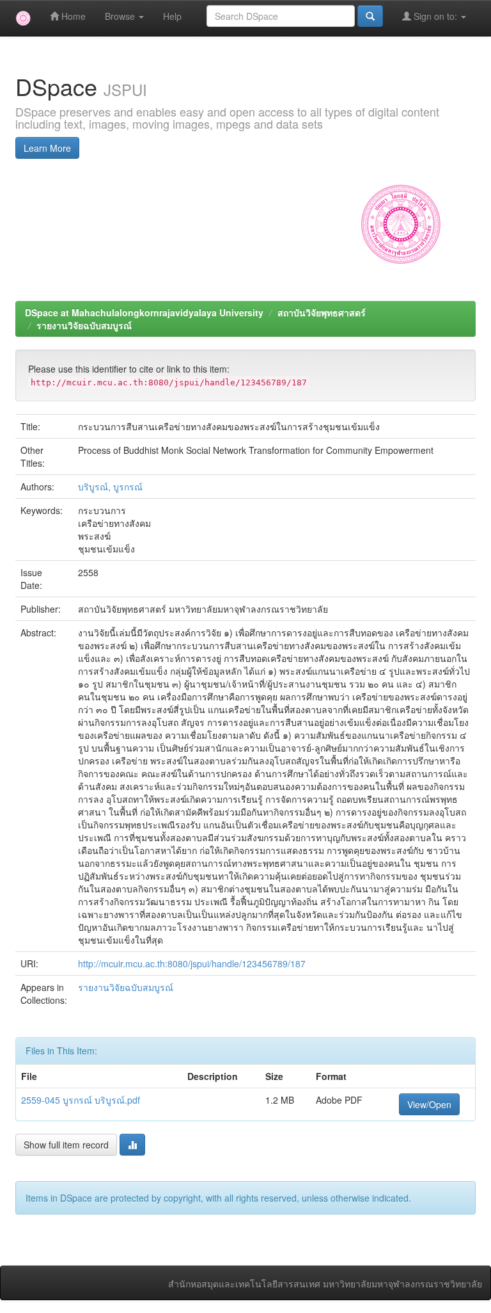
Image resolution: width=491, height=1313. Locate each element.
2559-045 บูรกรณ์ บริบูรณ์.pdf (80, 1099)
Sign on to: (435, 16)
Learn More (47, 147)
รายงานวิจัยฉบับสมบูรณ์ (84, 325)
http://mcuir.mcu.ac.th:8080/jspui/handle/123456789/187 (192, 963)
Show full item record (66, 1144)
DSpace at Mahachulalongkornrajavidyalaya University (144, 312)
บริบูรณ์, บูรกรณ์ (110, 486)
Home (72, 16)
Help (172, 16)
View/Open (429, 1104)
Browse (121, 16)
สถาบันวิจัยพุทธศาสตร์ (321, 312)
